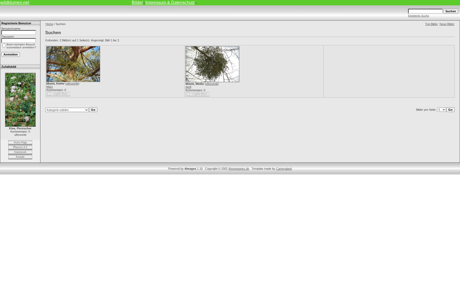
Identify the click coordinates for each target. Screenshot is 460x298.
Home (49, 24)
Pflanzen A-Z (20, 147)
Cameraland (284, 168)
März (49, 86)
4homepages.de (238, 168)
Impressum (20, 152)
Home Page (20, 142)
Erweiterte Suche (418, 15)
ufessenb (72, 83)
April (188, 87)
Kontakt (20, 157)
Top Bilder (431, 24)
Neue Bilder (447, 24)
